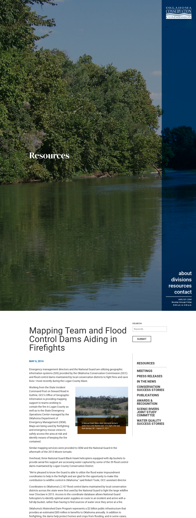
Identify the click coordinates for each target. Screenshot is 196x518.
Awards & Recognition (147, 402)
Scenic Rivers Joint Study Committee (148, 412)
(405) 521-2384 (185, 300)
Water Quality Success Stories (150, 422)
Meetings (144, 371)
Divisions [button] (181, 280)
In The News (146, 381)
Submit (141, 338)
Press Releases (149, 376)
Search (137, 323)
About (185, 273)
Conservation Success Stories (150, 388)
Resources (180, 286)
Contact (183, 292)
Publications (148, 395)
